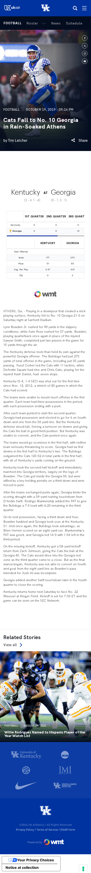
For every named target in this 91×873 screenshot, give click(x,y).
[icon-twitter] (84, 45)
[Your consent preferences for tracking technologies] (83, 869)
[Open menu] (84, 8)
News (56, 23)
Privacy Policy (25, 830)
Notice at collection (22, 867)
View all (10, 645)
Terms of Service (47, 830)
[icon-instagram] (84, 53)
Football (13, 23)
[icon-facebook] (84, 38)
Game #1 (10, 170)
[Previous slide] (4, 696)
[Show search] (75, 8)
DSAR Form (67, 830)
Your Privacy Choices (35, 860)
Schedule (74, 23)
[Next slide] (86, 696)
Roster (32, 23)
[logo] (45, 811)
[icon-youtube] (84, 61)
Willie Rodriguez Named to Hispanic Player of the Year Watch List (44, 734)
